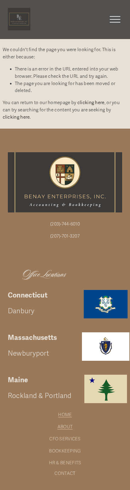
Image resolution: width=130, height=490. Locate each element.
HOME (65, 414)
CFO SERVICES (65, 439)
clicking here (91, 102)
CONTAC (63, 473)
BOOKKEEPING (65, 451)
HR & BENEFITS (65, 462)
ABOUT (65, 426)
